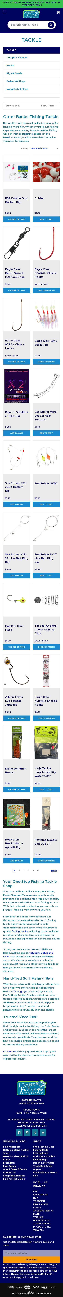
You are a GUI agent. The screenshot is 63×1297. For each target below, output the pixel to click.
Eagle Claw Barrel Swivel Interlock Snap (15, 273)
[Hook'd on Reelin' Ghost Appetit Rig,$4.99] (16, 813)
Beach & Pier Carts (43, 1162)
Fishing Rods (40, 1150)
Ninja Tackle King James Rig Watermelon (45, 772)
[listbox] (44, 148)
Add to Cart (46, 219)
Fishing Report (11, 1146)
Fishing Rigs (40, 1159)
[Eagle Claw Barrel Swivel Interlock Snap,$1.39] (16, 243)
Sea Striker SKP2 (46, 483)
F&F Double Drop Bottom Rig (16, 200)
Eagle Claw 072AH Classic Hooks (15, 344)
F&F (35, 1191)
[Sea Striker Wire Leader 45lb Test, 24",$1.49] (46, 386)
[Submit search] (51, 25)
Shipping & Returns (14, 1175)
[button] (31, 106)
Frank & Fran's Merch (45, 1172)
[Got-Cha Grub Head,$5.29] (16, 600)
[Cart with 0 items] (54, 11)
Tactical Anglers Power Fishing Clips (46, 629)
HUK (35, 1197)
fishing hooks (20, 931)
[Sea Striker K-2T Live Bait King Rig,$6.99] (46, 528)
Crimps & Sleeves (17, 57)
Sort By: (24, 148)
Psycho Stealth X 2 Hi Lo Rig (16, 414)
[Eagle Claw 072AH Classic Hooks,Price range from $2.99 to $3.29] (16, 314)
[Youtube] (43, 1133)
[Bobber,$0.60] (46, 172)
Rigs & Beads (14, 73)
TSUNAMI (38, 1217)
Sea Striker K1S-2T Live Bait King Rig (16, 558)
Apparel (37, 1169)
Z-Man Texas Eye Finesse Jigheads (14, 700)
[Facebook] (19, 1133)
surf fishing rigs (18, 991)
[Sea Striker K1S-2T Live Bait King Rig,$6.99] (16, 528)
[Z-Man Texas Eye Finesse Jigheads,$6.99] (16, 671)
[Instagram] (27, 1133)
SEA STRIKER (40, 1194)
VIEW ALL (38, 1230)
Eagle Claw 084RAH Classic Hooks (46, 273)
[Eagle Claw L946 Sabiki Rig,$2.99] (46, 314)
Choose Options (16, 219)
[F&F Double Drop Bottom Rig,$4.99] (16, 172)
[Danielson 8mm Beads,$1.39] (16, 742)
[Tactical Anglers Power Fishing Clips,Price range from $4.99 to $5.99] (46, 600)
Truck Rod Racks (42, 1166)
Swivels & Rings (16, 81)
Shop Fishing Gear (43, 1146)
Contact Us (9, 1172)
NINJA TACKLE (41, 1220)
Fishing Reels (40, 1153)
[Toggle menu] (7, 12)
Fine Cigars (9, 1166)
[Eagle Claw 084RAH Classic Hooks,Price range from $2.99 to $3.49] (46, 243)
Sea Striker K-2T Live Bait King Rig (46, 558)
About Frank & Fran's (15, 1169)
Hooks (10, 65)
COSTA (37, 1207)
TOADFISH (39, 1201)
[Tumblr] (35, 1133)
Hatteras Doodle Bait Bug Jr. (46, 841)
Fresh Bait (9, 1162)
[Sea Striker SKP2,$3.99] (46, 457)
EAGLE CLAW (40, 1204)
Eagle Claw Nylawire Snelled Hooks (46, 700)
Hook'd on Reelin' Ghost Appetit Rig (14, 843)
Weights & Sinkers (17, 89)
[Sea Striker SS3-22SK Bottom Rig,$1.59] (16, 457)
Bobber (40, 198)
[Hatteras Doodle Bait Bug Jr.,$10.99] (46, 813)
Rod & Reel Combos (44, 1156)
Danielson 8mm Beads (15, 770)
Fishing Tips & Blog (14, 1179)
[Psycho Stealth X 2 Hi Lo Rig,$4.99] (16, 386)
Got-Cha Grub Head (14, 627)
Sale (35, 1175)
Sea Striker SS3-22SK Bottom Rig (16, 487)
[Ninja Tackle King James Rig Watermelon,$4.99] (46, 742)
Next (54, 870)
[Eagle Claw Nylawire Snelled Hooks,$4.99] (46, 671)
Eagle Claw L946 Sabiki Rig (46, 342)
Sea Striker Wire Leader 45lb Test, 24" (46, 415)
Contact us (9, 1051)
